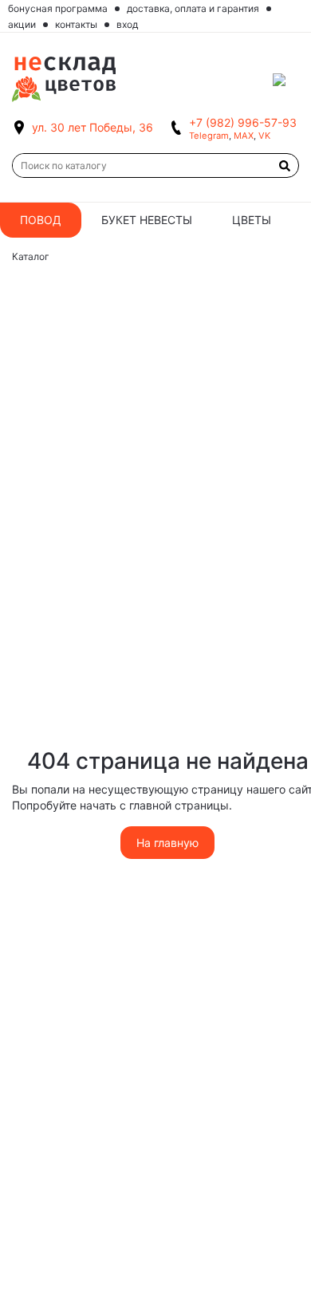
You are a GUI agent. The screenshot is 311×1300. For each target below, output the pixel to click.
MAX (244, 135)
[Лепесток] (286, 79)
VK (264, 135)
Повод (40, 220)
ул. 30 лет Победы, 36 (92, 127)
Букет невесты (146, 220)
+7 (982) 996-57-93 (243, 122)
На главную (167, 842)
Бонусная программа (58, 8)
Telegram (209, 135)
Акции (22, 24)
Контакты (76, 24)
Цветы (251, 220)
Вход (127, 24)
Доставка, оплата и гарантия (193, 8)
